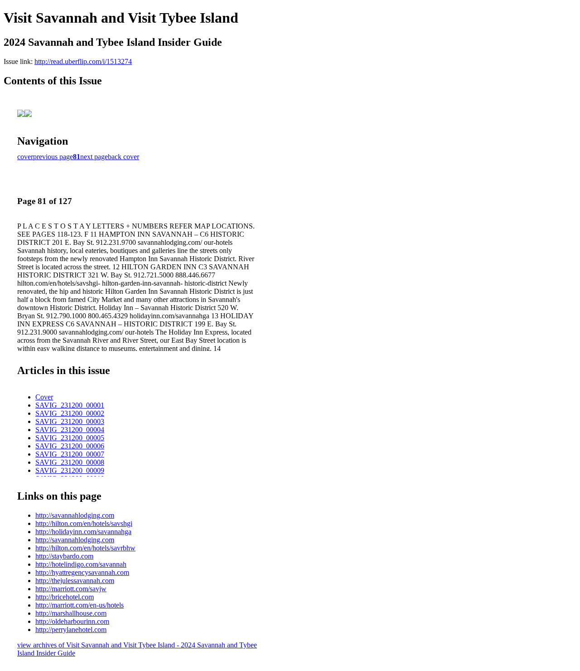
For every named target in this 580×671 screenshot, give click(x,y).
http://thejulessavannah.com (74, 580)
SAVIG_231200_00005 (69, 438)
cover (25, 156)
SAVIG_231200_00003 (69, 421)
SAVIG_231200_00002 (69, 413)
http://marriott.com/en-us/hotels (79, 605)
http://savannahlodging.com (74, 515)
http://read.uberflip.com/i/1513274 (83, 61)
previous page (53, 156)
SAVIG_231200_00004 (69, 429)
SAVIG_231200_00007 (69, 454)
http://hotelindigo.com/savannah (80, 564)
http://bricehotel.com (64, 597)
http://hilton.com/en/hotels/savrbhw (85, 548)
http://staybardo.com (64, 556)
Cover (44, 397)
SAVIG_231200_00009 (69, 470)
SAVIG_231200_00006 (69, 446)
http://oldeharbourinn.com (72, 621)
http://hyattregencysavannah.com (82, 572)
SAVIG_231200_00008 (69, 462)
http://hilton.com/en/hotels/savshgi (83, 523)
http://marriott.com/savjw (70, 589)
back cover (123, 156)
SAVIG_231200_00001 (69, 405)
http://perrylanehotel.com (70, 629)
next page (94, 156)
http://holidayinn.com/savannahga (83, 531)
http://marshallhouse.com (70, 613)
